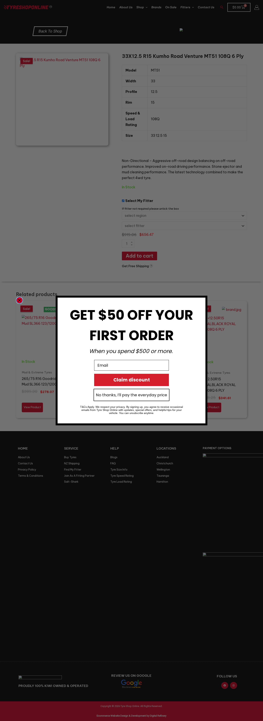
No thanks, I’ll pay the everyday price (131, 395)
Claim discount (131, 380)
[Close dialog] (19, 300)
